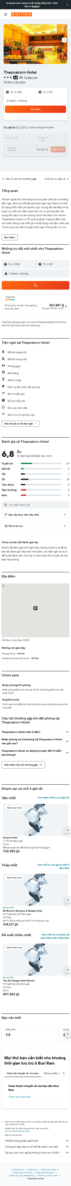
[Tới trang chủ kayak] (21, 14)
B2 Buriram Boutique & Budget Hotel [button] (22, 910)
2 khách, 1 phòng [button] (16, 100)
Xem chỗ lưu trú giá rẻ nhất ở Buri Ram (53, 866)
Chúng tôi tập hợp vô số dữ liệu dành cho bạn (31, 1146)
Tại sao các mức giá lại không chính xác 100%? (32, 1152)
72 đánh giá (30, 77)
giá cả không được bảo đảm (17, 1131)
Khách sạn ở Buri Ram (20, 1096)
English (35, 6)
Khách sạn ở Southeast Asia (21, 1175)
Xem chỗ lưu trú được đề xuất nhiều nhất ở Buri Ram (54, 936)
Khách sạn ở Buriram (45, 1172)
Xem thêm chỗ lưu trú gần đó (53, 797)
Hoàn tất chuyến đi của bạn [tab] (23, 1073)
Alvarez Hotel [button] (10, 837)
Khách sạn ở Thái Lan (22, 1172)
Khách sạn (32, 1169)
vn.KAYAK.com (17, 1169)
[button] (67, 4)
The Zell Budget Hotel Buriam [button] (19, 980)
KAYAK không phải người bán (21, 1140)
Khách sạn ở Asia (48, 1169)
